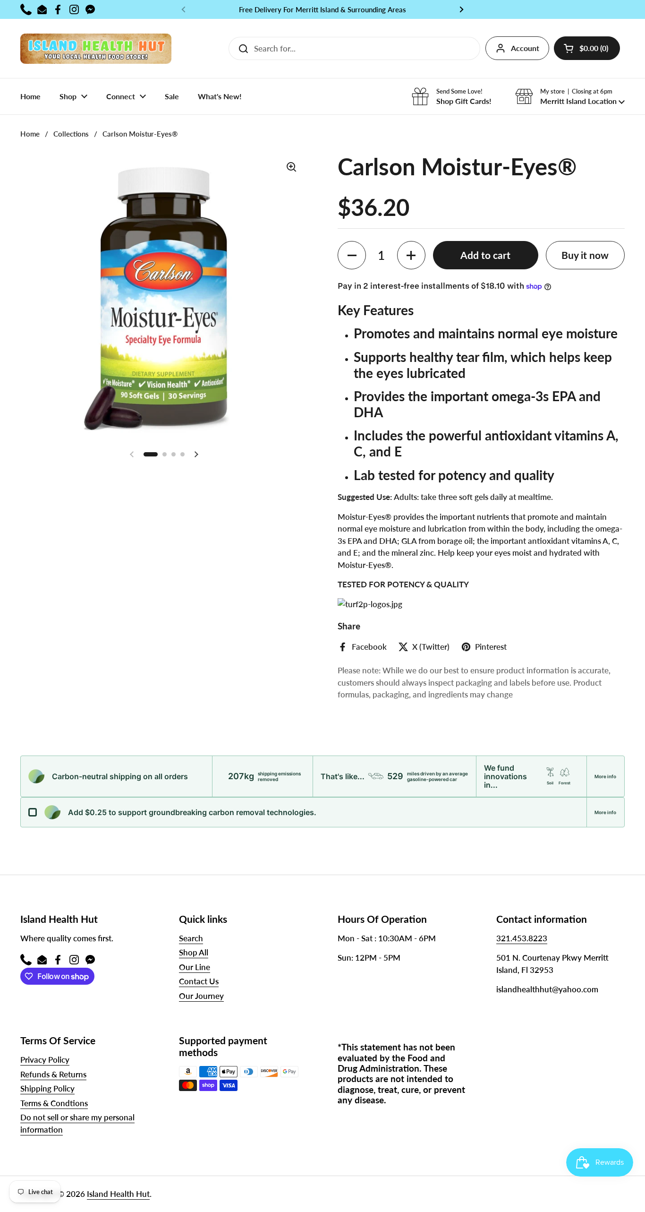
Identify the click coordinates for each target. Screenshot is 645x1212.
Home (30, 133)
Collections (71, 133)
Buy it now (585, 255)
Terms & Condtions (54, 1103)
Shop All (193, 952)
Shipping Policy (47, 1088)
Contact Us (199, 981)
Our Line (194, 967)
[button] (587, 48)
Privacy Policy (44, 1060)
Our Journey (201, 996)
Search (191, 938)
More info (605, 776)
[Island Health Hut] (95, 48)
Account (525, 47)
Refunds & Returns (53, 1074)
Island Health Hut (118, 1194)
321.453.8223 (521, 938)
